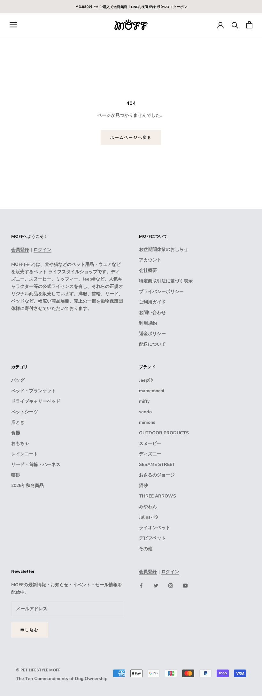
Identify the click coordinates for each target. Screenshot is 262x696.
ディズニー (150, 454)
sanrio (145, 412)
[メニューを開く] (13, 24)
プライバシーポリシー (161, 291)
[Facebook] (141, 585)
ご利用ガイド (152, 302)
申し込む (29, 629)
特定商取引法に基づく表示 (166, 281)
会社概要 (148, 270)
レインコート (24, 454)
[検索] (235, 24)
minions (147, 422)
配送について (152, 344)
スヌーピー (150, 443)
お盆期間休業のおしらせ (163, 249)
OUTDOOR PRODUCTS (164, 433)
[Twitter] (156, 585)
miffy (144, 401)
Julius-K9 (148, 517)
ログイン (42, 250)
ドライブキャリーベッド (35, 401)
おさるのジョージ (157, 475)
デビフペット (152, 538)
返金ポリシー (152, 334)
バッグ (18, 380)
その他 (145, 549)
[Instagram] (170, 585)
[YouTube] (185, 585)
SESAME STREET (157, 464)
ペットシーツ (24, 412)
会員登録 (20, 250)
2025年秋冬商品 (27, 486)
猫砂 (15, 475)
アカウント (150, 260)
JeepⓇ (146, 380)
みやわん (148, 507)
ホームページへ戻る (131, 137)
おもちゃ (20, 443)
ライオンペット (154, 528)
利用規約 (148, 323)
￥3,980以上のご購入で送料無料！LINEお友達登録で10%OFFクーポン (131, 6)
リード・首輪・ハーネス (35, 464)
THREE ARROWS (157, 496)
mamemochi (151, 391)
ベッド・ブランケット (33, 391)
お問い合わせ (152, 313)
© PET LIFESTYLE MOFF (38, 670)
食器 (15, 433)
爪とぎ (18, 422)
